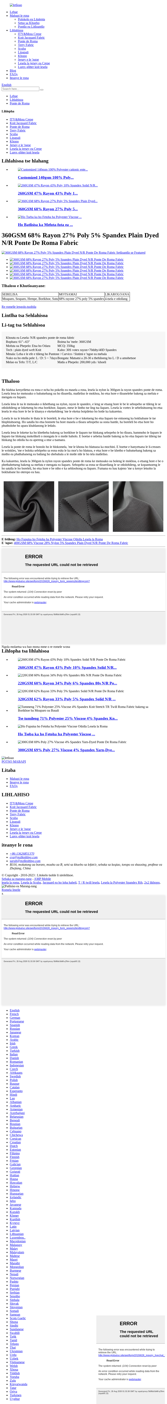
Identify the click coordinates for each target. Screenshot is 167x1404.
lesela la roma (10, 882)
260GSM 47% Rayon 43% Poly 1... (48, 193)
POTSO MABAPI (14, 761)
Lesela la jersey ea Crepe (34, 63)
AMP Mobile (42, 879)
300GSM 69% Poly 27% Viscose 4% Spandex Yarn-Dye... (66, 750)
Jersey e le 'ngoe (28, 59)
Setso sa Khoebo (29, 23)
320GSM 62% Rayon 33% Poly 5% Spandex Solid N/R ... (67, 699)
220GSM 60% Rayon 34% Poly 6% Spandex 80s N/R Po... (67, 683)
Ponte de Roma (28, 41)
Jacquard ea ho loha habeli (60, 882)
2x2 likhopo (152, 882)
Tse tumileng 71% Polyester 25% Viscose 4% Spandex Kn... (68, 718)
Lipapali (23, 52)
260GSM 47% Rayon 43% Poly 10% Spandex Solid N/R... (67, 667)
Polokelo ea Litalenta (31, 19)
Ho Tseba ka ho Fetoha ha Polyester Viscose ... (56, 734)
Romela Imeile (11, 890)
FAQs (14, 74)
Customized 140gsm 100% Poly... (46, 177)
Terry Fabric (26, 45)
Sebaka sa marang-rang (17, 879)
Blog (13, 70)
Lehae (14, 12)
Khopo (22, 56)
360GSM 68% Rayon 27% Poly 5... (48, 209)
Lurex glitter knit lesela (32, 67)
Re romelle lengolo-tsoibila (19, 306)
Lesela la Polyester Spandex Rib (122, 882)
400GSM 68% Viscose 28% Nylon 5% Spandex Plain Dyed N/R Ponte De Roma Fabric (71, 543)
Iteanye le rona (19, 78)
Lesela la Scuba (31, 882)
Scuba (22, 48)
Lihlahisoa (16, 30)
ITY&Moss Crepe (29, 34)
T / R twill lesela (88, 882)
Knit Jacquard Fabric (31, 37)
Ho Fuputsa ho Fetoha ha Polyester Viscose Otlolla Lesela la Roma (59, 539)
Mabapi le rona (19, 15)
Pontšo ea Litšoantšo (31, 26)
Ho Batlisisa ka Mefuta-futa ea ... (45, 225)
